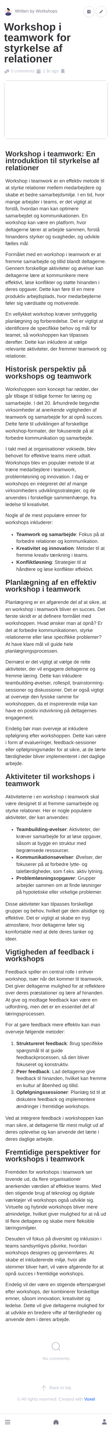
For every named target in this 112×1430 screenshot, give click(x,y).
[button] (7, 1422)
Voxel (89, 1399)
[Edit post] (101, 11)
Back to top (60, 1388)
